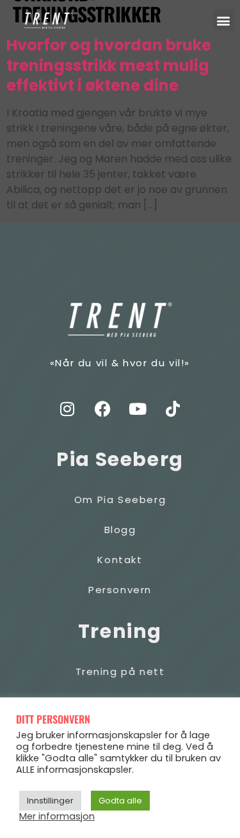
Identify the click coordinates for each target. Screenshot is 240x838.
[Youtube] (138, 409)
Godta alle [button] (120, 801)
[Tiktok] (173, 409)
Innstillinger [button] (50, 801)
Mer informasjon (57, 816)
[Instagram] (67, 409)
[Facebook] (102, 409)
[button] (223, 20)
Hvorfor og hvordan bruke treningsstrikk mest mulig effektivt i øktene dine (108, 66)
